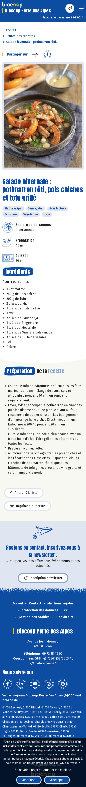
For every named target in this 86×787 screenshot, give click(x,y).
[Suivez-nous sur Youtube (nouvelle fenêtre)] (35, 684)
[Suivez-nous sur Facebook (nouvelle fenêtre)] (7, 684)
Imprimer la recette (30, 506)
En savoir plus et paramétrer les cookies (42, 770)
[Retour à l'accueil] (12, 5)
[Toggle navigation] (81, 9)
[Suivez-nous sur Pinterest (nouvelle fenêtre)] (63, 684)
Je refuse (28, 780)
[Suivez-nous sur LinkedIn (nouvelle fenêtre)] (21, 684)
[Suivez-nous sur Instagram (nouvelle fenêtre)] (49, 684)
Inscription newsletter (46, 578)
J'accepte (57, 780)
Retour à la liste (26, 493)
